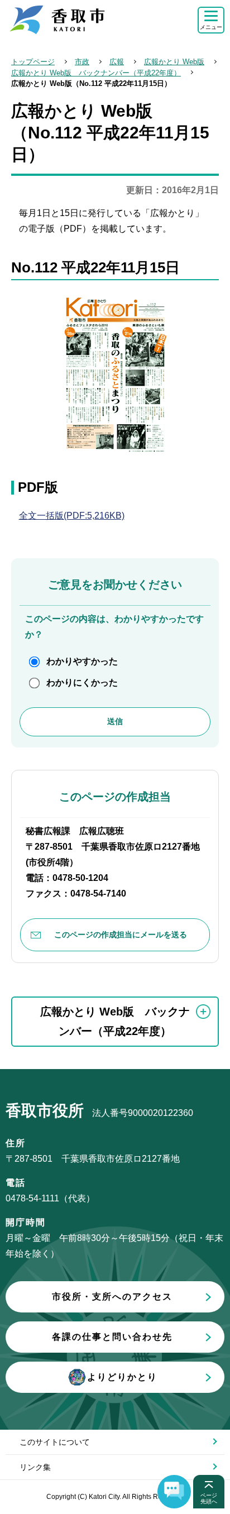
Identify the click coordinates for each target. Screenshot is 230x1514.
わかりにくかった (82, 682)
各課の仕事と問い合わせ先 (112, 1336)
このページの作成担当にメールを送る (120, 934)
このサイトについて (55, 1442)
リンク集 (35, 1467)
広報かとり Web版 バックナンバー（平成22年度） (96, 73)
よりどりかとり (122, 1377)
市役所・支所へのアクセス (112, 1296)
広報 (116, 62)
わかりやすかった (82, 661)
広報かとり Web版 (174, 62)
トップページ (33, 62)
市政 (82, 62)
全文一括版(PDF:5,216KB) (71, 515)
